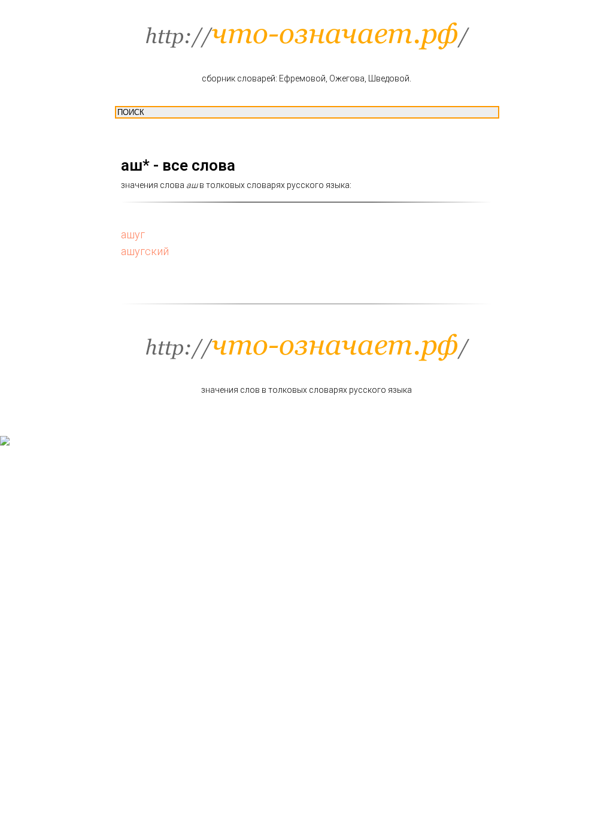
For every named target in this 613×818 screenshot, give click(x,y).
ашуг (133, 234)
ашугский (145, 251)
